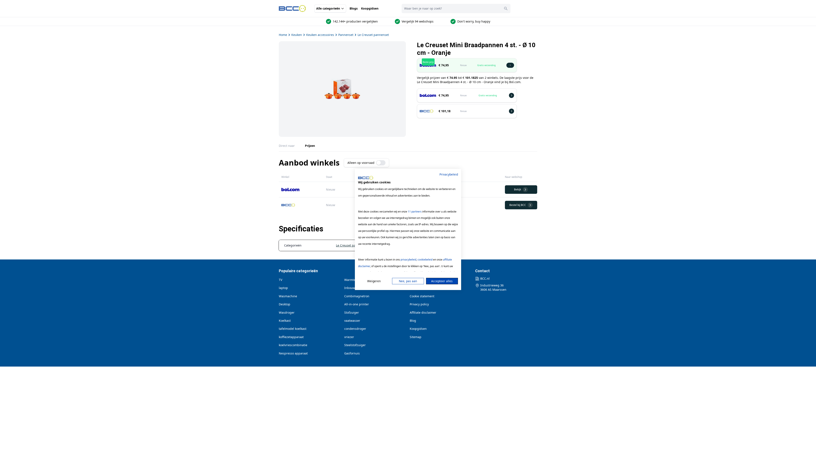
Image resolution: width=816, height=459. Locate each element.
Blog (413, 321)
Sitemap (415, 337)
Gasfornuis (352, 353)
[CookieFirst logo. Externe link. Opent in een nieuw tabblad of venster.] (365, 178)
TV (280, 280)
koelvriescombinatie (293, 345)
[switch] (380, 162)
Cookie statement (422, 296)
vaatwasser (352, 321)
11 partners (415, 211)
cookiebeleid (425, 259)
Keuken (296, 35)
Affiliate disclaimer (423, 312)
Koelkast (285, 321)
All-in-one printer (356, 304)
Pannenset (345, 35)
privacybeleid (408, 259)
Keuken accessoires (320, 35)
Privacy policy (419, 304)
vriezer (349, 337)
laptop (283, 288)
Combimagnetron (356, 296)
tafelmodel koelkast (292, 329)
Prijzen (310, 146)
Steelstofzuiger (355, 345)
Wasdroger (287, 312)
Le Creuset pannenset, (352, 245)
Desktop (284, 304)
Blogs (354, 8)
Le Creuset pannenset (373, 35)
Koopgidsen (369, 8)
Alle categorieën (328, 8)
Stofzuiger (351, 312)
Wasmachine (288, 296)
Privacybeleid (448, 174)
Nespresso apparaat (293, 353)
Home (283, 35)
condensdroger (355, 329)
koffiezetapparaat (291, 337)
